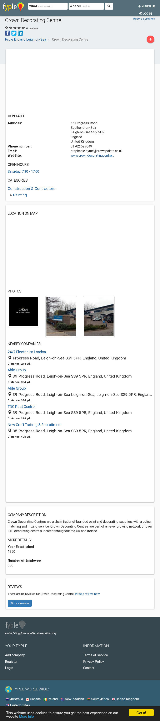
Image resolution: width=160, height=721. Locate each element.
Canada (35, 699)
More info (26, 716)
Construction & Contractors (31, 188)
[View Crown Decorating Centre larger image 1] (23, 311)
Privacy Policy (93, 662)
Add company (15, 655)
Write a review (19, 603)
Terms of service (95, 655)
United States (19, 705)
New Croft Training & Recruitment (34, 425)
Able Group (17, 370)
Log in (147, 13)
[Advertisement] (43, 80)
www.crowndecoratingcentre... (92, 155)
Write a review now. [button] (87, 594)
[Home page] (13, 6)
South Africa (99, 699)
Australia (16, 699)
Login (9, 668)
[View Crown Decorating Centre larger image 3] (99, 316)
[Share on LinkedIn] (20, 33)
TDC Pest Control (21, 407)
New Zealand (74, 699)
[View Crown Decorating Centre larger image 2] (61, 316)
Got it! (141, 712)
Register (148, 6)
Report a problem (144, 18)
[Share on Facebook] (7, 33)
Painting (20, 195)
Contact (88, 668)
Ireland (52, 699)
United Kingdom (127, 699)
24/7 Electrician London (27, 352)
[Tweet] (13, 33)
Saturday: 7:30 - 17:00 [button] (23, 171)
